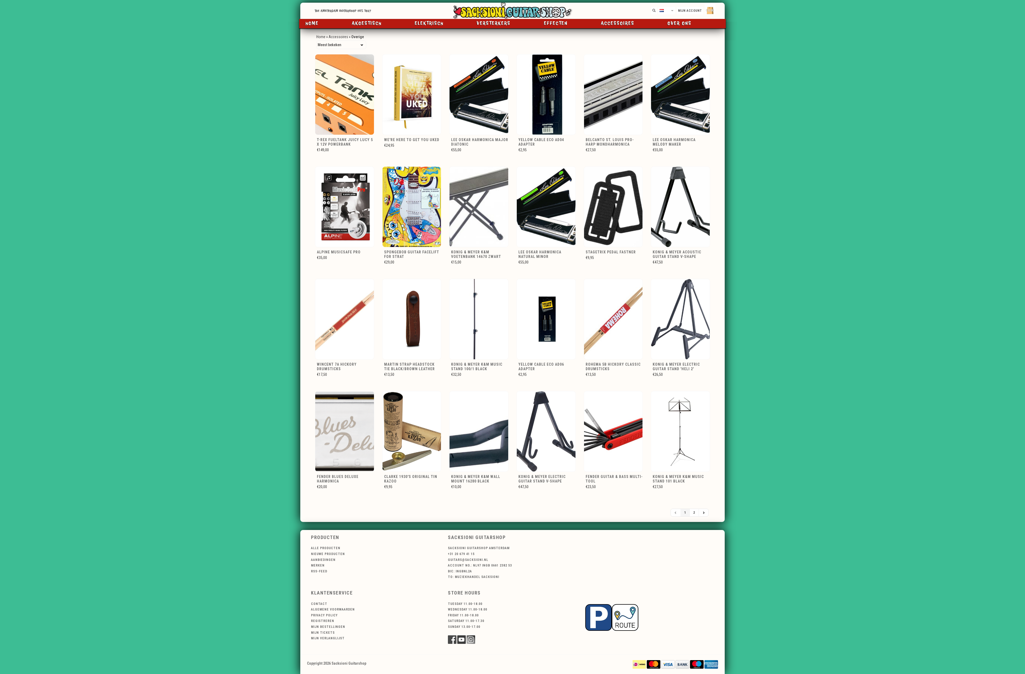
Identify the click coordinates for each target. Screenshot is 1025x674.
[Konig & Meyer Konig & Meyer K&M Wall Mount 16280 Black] (480, 431)
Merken (318, 565)
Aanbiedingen (323, 560)
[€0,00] (719, 9)
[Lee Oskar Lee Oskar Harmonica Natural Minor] (547, 206)
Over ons (680, 23)
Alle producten (325, 548)
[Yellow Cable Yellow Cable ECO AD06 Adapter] (547, 319)
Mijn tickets (323, 633)
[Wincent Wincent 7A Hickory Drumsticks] (345, 319)
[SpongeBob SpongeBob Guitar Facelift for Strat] (413, 206)
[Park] (611, 617)
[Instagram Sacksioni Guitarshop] (471, 639)
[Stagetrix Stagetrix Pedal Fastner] (614, 206)
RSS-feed (319, 571)
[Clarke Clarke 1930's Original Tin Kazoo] (413, 431)
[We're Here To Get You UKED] (413, 94)
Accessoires (617, 23)
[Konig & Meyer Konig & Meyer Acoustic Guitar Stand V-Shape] (681, 206)
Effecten (556, 23)
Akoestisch (367, 23)
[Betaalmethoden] (639, 664)
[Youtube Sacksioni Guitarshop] (461, 639)
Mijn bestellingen (328, 627)
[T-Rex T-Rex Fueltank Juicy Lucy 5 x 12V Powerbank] (345, 94)
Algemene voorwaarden (333, 609)
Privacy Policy (324, 615)
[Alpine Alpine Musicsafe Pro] (345, 206)
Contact (319, 604)
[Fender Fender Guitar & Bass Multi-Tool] (614, 431)
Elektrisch (429, 23)
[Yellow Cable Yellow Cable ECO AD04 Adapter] (547, 94)
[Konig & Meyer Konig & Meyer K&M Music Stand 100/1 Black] (480, 319)
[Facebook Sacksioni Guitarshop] (452, 639)
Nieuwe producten (328, 554)
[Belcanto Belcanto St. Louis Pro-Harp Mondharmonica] (614, 94)
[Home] (512, 11)
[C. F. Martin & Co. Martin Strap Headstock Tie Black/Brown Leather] (413, 319)
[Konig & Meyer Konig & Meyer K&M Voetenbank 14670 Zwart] (480, 206)
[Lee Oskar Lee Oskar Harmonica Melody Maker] (681, 94)
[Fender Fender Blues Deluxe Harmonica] (345, 431)
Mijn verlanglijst (328, 638)
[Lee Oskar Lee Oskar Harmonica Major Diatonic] (480, 94)
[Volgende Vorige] (703, 512)
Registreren (322, 621)
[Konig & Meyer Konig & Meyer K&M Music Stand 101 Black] (681, 431)
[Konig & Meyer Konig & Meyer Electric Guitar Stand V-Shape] (547, 431)
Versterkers (494, 23)
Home (312, 23)
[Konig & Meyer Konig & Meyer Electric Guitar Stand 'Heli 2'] (681, 319)
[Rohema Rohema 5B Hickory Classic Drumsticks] (614, 319)
